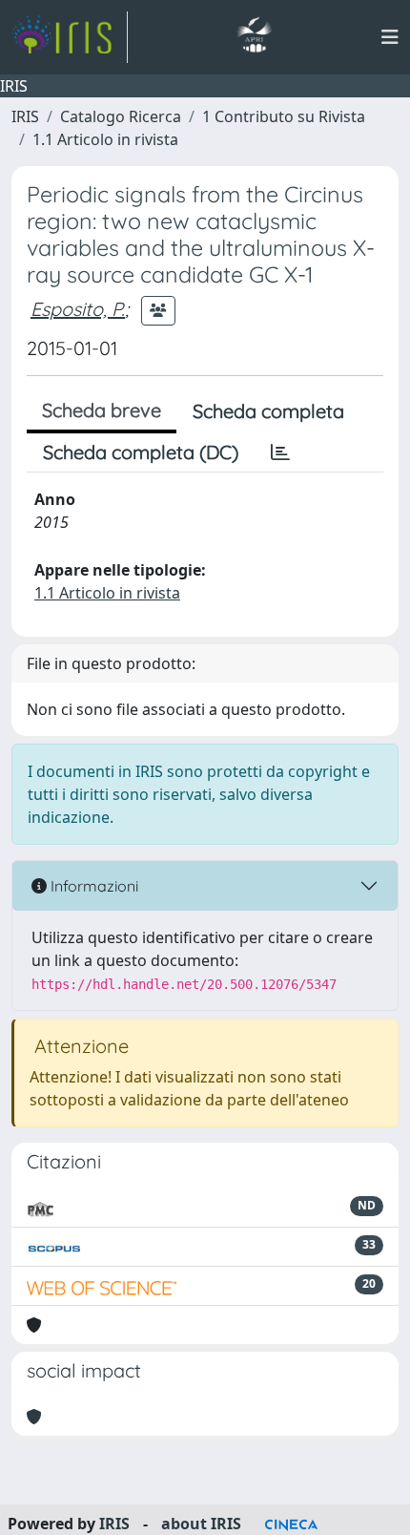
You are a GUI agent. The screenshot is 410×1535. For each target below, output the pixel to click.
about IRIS (201, 1523)
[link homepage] (69, 37)
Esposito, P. (78, 309)
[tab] (280, 452)
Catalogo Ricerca (120, 116)
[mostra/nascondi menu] (390, 37)
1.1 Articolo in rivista (105, 139)
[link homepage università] (254, 37)
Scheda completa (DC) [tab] (140, 452)
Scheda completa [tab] (268, 411)
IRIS (25, 116)
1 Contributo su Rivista (283, 116)
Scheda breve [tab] (101, 410)
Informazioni (92, 885)
